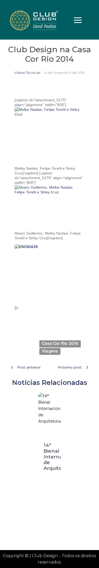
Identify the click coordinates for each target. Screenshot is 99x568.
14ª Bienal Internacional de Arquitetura (60, 456)
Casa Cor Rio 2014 (60, 343)
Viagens (50, 351)
